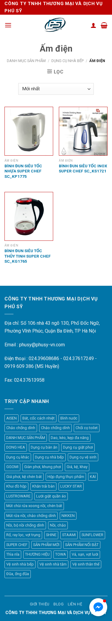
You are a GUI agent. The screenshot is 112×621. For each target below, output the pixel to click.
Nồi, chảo (58, 525)
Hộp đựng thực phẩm (65, 476)
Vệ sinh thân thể (85, 564)
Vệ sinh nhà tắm (53, 564)
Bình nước (68, 418)
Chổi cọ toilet (87, 427)
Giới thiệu (40, 604)
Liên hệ (75, 604)
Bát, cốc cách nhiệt (38, 418)
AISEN (11, 418)
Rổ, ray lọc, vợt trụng (23, 535)
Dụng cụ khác (17, 457)
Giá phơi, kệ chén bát (24, 476)
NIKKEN (68, 515)
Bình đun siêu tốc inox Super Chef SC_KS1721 (83, 168)
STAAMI (69, 535)
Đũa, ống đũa (17, 574)
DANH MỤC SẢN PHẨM (26, 60)
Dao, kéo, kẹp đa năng (70, 437)
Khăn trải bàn (43, 486)
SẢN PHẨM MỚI (46, 544)
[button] (98, 607)
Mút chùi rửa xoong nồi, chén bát (34, 505)
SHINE (51, 535)
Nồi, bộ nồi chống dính (25, 525)
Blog (58, 604)
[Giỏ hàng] (104, 25)
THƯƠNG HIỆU (37, 554)
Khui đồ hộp (16, 486)
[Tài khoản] (93, 25)
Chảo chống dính (20, 427)
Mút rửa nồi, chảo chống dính (31, 515)
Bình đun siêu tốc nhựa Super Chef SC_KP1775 (23, 171)
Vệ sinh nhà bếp (20, 564)
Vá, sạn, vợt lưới (85, 554)
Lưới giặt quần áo (51, 496)
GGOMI (12, 466)
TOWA (60, 554)
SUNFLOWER (92, 535)
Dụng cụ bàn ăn (44, 447)
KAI (93, 476)
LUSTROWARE (18, 496)
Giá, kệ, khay (77, 466)
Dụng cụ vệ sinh (83, 457)
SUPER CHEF (16, 544)
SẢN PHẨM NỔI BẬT (82, 544)
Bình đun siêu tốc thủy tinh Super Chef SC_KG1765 (27, 256)
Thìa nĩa (12, 554)
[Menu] (8, 25)
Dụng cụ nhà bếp (67, 60)
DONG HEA (15, 447)
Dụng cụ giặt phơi (78, 447)
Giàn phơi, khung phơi (42, 466)
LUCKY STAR (71, 486)
